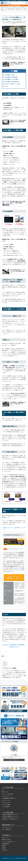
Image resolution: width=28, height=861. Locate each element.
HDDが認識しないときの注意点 (10, 79)
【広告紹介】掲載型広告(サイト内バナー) (10, 816)
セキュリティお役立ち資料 (7, 794)
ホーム (3, 789)
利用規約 (4, 845)
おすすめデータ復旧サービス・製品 (11, 83)
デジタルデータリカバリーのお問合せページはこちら (14, 577)
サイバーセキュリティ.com (7, 7)
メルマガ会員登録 (5, 806)
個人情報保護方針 (5, 843)
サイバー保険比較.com (6, 829)
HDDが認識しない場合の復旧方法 (11, 81)
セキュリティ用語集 (6, 804)
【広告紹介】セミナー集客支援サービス (10, 818)
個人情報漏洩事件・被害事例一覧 (8, 798)
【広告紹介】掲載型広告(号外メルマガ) (10, 814)
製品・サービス (5, 791)
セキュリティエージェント (7, 827)
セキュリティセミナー (6, 802)
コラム (5, 656)
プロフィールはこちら (14, 759)
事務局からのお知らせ (6, 839)
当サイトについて (5, 837)
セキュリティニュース (6, 796)
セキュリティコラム (6, 800)
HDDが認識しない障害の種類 (10, 77)
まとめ (5, 86)
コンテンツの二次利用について (8, 841)
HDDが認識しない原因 (8, 74)
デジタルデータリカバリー (14, 549)
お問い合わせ (4, 850)
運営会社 (4, 847)
